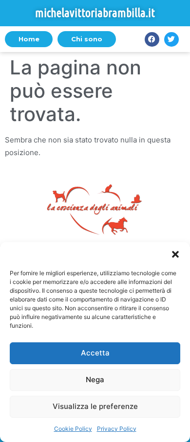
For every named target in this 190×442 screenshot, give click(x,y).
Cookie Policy (73, 428)
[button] (175, 254)
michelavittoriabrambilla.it (95, 12)
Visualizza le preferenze (95, 406)
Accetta (95, 352)
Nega (95, 379)
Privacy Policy (116, 428)
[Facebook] (152, 39)
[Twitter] (171, 39)
